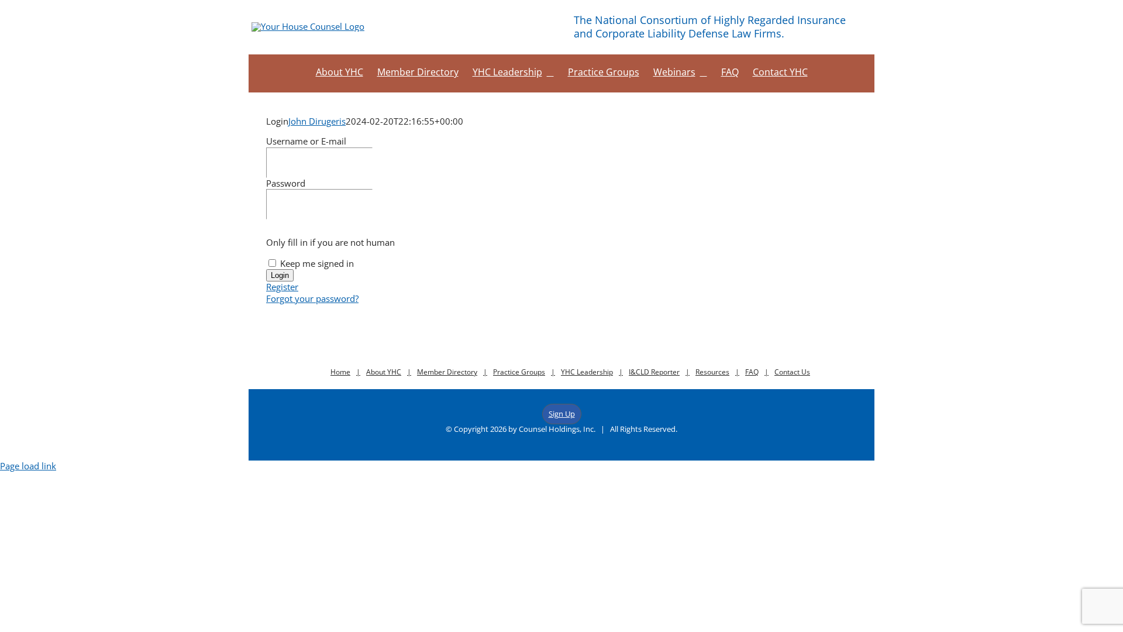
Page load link (28, 466)
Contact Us (792, 372)
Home (340, 372)
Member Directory (447, 372)
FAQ (752, 372)
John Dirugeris (317, 121)
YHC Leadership (587, 372)
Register (282, 287)
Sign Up (562, 413)
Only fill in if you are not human (330, 242)
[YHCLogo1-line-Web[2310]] (308, 26)
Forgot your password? (312, 298)
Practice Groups (519, 372)
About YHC (383, 372)
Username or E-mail (306, 141)
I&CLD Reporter (654, 372)
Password (285, 183)
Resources (712, 372)
